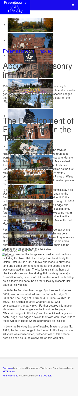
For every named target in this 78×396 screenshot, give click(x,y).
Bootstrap (8, 368)
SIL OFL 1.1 (45, 375)
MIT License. (9, 371)
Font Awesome (10, 375)
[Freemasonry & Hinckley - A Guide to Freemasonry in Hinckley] (15, 5)
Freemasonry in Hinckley (27, 50)
